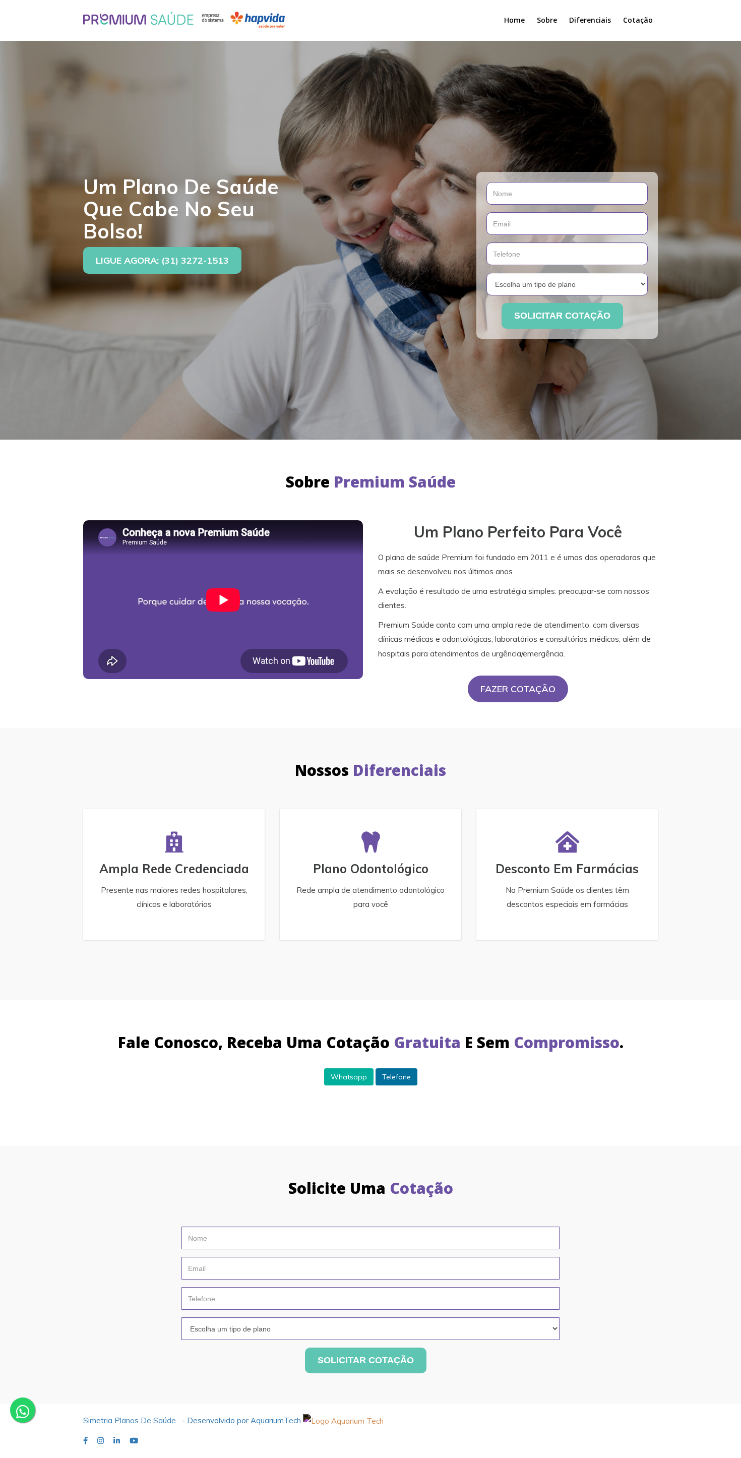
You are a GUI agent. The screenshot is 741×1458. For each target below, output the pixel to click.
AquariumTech (277, 1420)
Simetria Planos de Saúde (129, 1420)
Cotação (638, 20)
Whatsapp (349, 1076)
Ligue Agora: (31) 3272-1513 (162, 260)
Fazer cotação (517, 689)
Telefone (396, 1076)
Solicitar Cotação (562, 316)
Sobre (547, 20)
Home (514, 20)
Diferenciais (590, 20)
